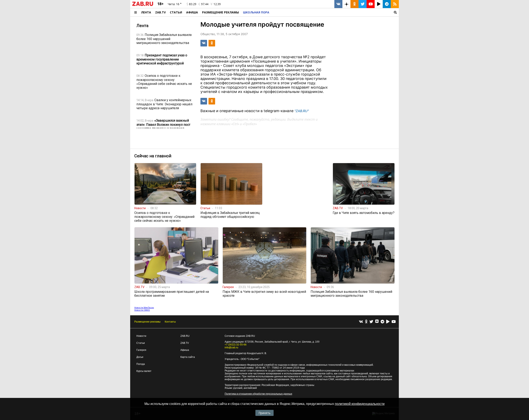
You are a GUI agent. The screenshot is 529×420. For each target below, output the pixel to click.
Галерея (141, 350)
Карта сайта (187, 357)
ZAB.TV (160, 12)
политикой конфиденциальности (360, 404)
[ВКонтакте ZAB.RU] (338, 4)
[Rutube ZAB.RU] (379, 4)
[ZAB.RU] (142, 5)
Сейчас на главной (152, 155)
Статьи (176, 12)
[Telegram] (382, 322)
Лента (146, 12)
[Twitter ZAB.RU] (363, 4)
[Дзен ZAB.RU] (346, 4)
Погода (140, 364)
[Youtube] (394, 322)
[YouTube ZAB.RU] (371, 4)
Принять (264, 413)
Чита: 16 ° (174, 4)
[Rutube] (388, 322)
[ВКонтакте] (361, 322)
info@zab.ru (231, 347)
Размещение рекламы (147, 321)
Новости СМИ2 (142, 310)
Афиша (192, 12)
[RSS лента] (395, 4)
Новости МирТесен (144, 307)
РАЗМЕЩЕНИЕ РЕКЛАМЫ (220, 12)
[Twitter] (371, 322)
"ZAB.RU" (301, 111)
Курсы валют (143, 371)
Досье (139, 357)
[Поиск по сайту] (335, 12)
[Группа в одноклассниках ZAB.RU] (354, 4)
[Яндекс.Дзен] (377, 321)
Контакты (170, 321)
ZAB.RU (184, 336)
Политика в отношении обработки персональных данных (258, 393)
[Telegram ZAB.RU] (387, 4)
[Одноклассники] (366, 322)
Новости (141, 336)
